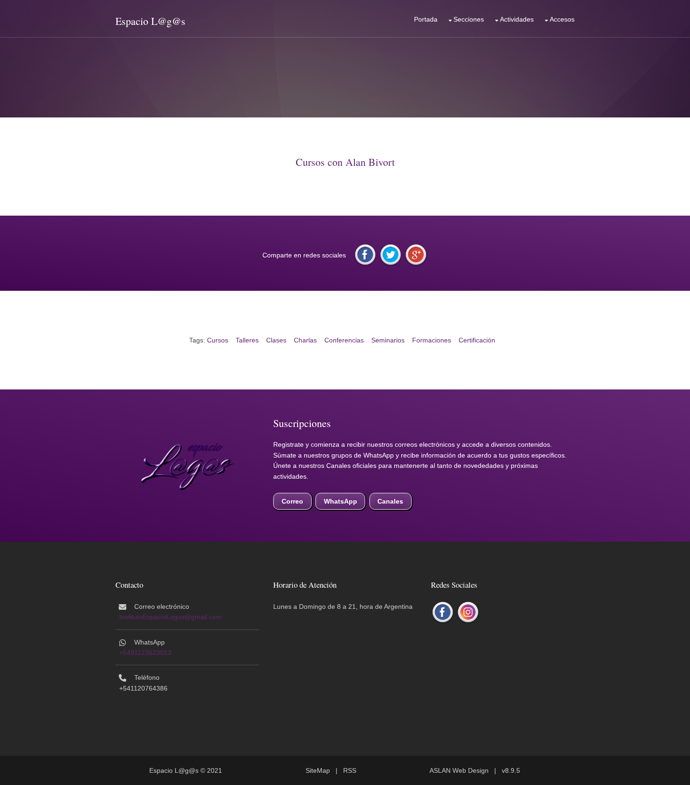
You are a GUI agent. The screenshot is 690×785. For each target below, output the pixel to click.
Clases (276, 340)
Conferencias (344, 340)
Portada (425, 19)
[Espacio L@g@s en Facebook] (442, 612)
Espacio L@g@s (150, 21)
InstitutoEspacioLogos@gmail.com (170, 617)
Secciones (468, 19)
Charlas (305, 340)
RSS (349, 770)
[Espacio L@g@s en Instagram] (468, 612)
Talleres (247, 340)
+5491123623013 (145, 652)
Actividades (517, 19)
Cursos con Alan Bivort (345, 162)
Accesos (562, 19)
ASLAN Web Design (459, 770)
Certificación (477, 340)
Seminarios (388, 340)
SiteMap (318, 770)
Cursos (217, 340)
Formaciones (431, 340)
